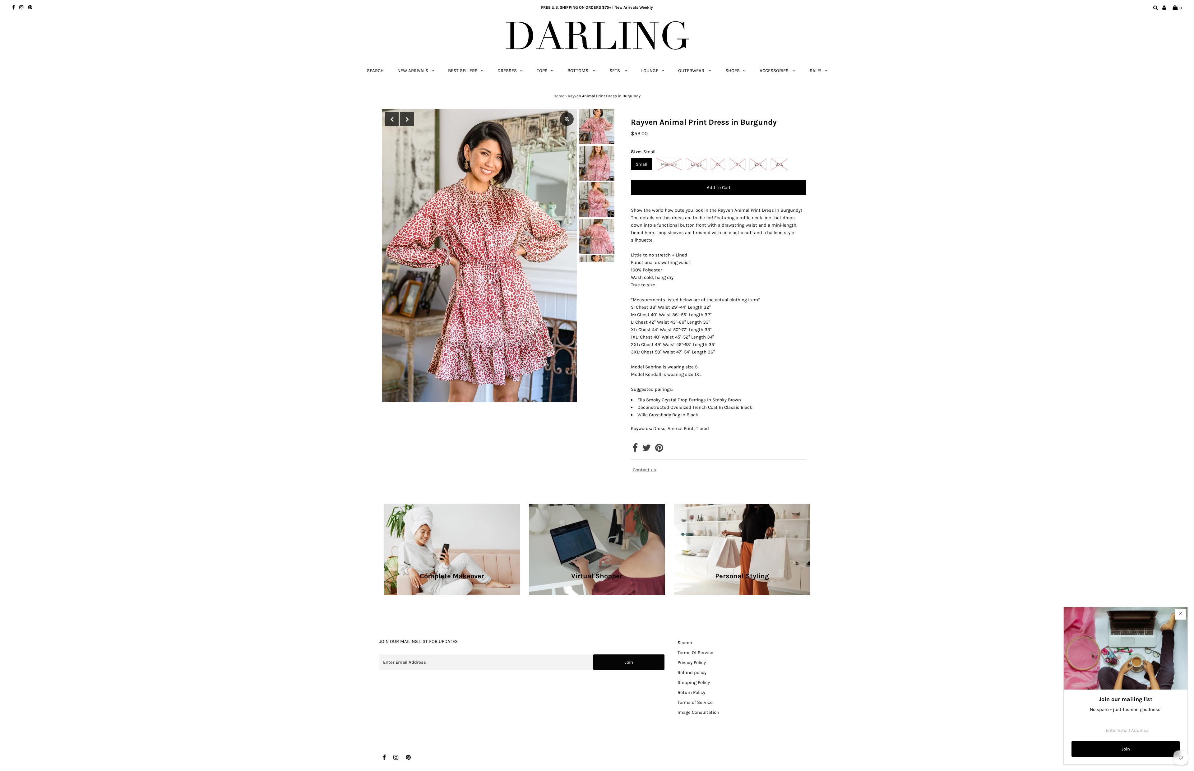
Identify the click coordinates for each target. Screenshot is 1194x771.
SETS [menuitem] (615, 70)
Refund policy (692, 672)
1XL (737, 164)
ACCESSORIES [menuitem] (775, 70)
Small (641, 164)
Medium (669, 164)
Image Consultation (698, 712)
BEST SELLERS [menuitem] (463, 70)
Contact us (644, 470)
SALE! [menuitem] (815, 70)
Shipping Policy (694, 682)
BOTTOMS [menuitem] (578, 70)
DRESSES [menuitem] (507, 70)
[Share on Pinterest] (659, 449)
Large (696, 164)
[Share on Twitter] (646, 449)
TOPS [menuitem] (542, 70)
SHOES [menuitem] (732, 70)
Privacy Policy (692, 662)
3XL (779, 164)
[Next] (407, 119)
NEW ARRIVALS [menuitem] (412, 70)
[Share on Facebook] (635, 449)
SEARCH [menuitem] (375, 70)
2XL (758, 164)
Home (558, 96)
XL (717, 164)
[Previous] (392, 119)
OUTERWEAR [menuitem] (692, 70)
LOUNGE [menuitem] (649, 70)
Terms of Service (695, 702)
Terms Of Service (695, 652)
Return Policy (691, 692)
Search (685, 642)
